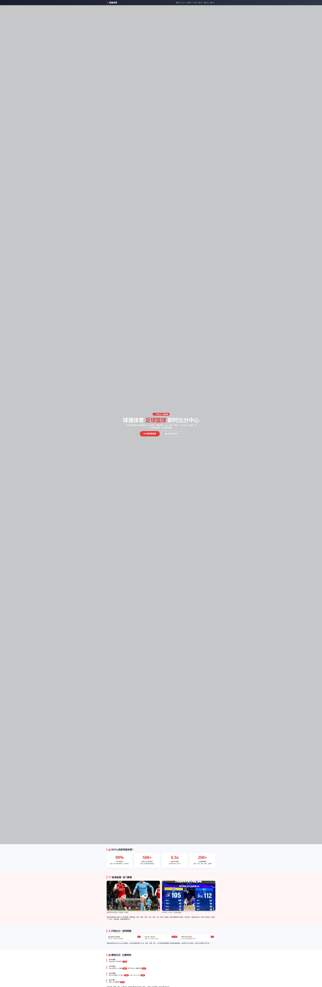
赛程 (190, 3)
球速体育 (113, 2)
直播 (179, 3)
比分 (184, 3)
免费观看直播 (151, 433)
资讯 (201, 3)
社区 (207, 3)
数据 (196, 3)
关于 (213, 3)
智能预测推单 (173, 434)
